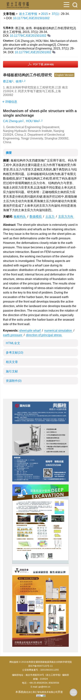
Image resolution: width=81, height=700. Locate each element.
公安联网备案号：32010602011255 (40, 670)
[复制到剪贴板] (48, 35)
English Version (64, 74)
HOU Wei (32, 121)
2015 (44, 13)
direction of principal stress (44, 335)
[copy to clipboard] (53, 51)
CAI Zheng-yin (12, 121)
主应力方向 (66, 216)
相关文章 (12, 362)
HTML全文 (13, 343)
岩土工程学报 (28, 13)
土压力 (50, 216)
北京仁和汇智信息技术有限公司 (42, 692)
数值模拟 (36, 216)
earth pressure (13, 335)
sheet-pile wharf (30, 330)
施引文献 (12, 371)
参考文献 (14, 352)
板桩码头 (20, 216)
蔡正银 (7, 81)
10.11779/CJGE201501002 (31, 18)
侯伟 (19, 81)
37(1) (56, 13)
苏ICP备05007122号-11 (40, 666)
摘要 (9, 152)
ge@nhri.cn (44, 687)
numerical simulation (58, 330)
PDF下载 (43, 64)
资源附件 (13, 380)
